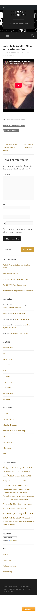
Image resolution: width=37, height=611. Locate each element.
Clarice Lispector (13, 481)
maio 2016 (6, 371)
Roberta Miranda (11, 130)
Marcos (5, 313)
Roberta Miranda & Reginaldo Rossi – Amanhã (10, 147)
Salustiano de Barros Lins (19, 521)
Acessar (5, 554)
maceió (14, 503)
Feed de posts (7, 560)
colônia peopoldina (19, 489)
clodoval (23, 480)
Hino (32, 496)
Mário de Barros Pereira (10, 509)
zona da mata (9, 524)
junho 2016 (6, 365)
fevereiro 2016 (7, 382)
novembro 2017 (8, 347)
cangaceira (17, 476)
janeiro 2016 (7, 388)
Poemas (5, 436)
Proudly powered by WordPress (17, 586)
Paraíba (10, 513)
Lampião (21, 499)
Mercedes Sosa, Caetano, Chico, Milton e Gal (17, 279)
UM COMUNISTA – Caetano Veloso (15, 285)
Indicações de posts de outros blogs (14, 431)
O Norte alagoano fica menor (18, 333)
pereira (17, 513)
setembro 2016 (7, 359)
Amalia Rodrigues (17, 468)
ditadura (6, 493)
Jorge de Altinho (6, 499)
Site (4, 223)
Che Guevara (24, 476)
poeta (24, 513)
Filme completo (21, 496)
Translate (15, 540)
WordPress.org (7, 572)
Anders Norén (9, 591)
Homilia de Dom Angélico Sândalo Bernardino (18, 291)
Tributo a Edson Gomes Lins (12, 308)
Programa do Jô (27, 518)
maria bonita (22, 504)
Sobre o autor (7, 448)
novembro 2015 (8, 393)
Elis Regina (23, 493)
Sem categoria (7, 442)
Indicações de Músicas (13, 119)
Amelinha (26, 468)
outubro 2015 (7, 399)
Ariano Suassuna (10, 471)
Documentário (14, 493)
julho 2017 (6, 353)
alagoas (7, 467)
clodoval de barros (13, 485)
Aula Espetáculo (19, 471)
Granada (29, 496)
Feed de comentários (9, 566)
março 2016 (6, 376)
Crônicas (5, 413)
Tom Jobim (30, 521)
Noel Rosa (21, 509)
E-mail (5, 213)
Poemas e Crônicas (18, 13)
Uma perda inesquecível (22, 319)
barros (10, 475)
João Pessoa (14, 499)
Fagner (14, 496)
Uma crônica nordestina (10, 273)
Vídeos (23, 119)
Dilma (28, 489)
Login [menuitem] (3, 7)
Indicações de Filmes (9, 419)
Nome (5, 204)
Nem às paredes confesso (14, 126)
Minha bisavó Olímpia (17, 313)
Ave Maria (27, 472)
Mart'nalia (29, 504)
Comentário (7, 174)
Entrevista (7, 496)
